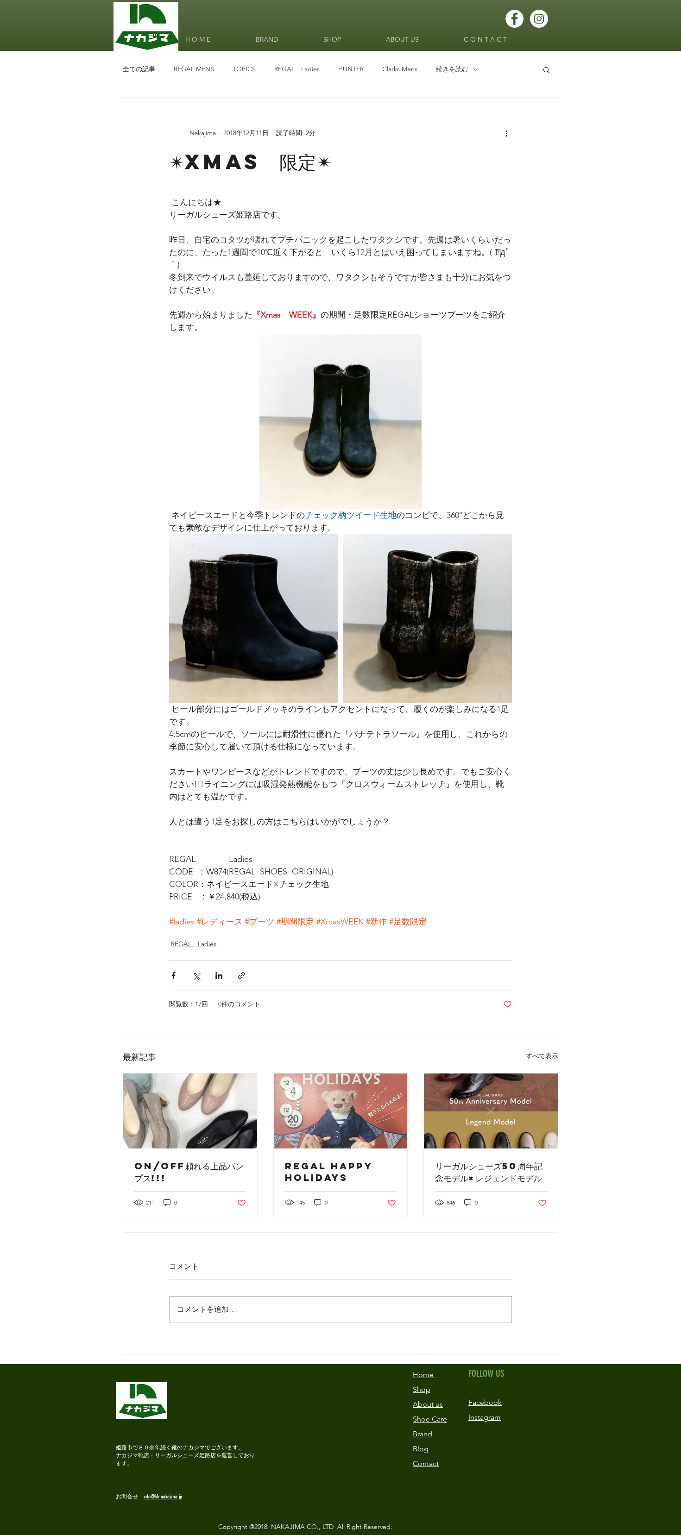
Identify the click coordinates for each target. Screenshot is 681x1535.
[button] (546, 69)
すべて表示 (542, 1056)
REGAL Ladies (297, 69)
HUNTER (351, 69)
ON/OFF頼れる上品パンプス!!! (189, 1172)
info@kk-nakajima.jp (163, 1496)
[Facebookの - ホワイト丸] (514, 19)
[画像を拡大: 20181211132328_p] (253, 618)
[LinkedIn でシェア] (218, 975)
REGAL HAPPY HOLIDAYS (328, 1171)
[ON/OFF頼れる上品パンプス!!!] (190, 1110)
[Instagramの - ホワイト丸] (539, 19)
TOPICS (244, 69)
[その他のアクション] (506, 132)
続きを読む (452, 69)
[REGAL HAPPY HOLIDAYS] (341, 1110)
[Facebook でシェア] (173, 975)
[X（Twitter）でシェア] (196, 975)
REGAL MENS (194, 69)
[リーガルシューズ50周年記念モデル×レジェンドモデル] (491, 1110)
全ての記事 (139, 69)
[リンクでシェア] (241, 975)
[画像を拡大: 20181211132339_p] (427, 618)
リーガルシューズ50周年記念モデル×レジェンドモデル (488, 1172)
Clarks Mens (399, 69)
